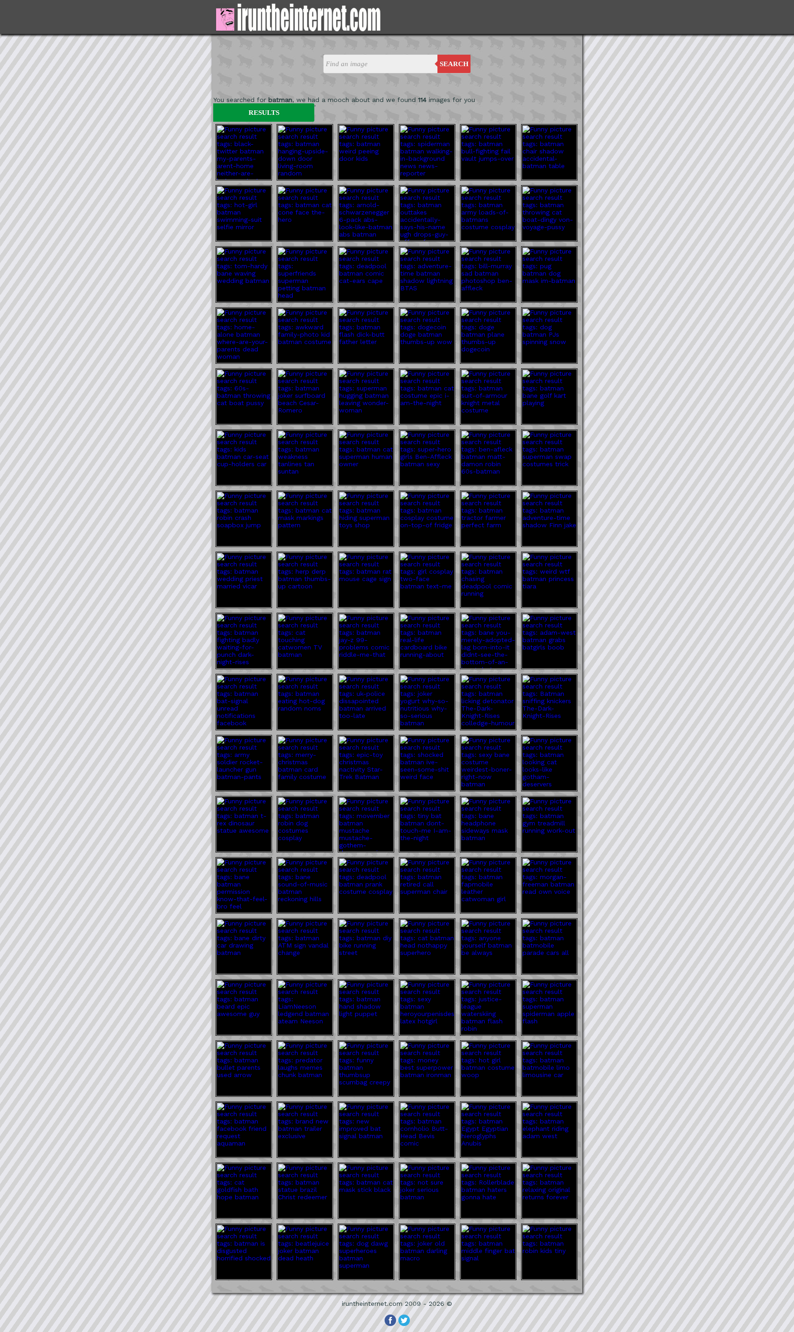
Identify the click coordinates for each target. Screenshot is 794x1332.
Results (264, 112)
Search (454, 64)
